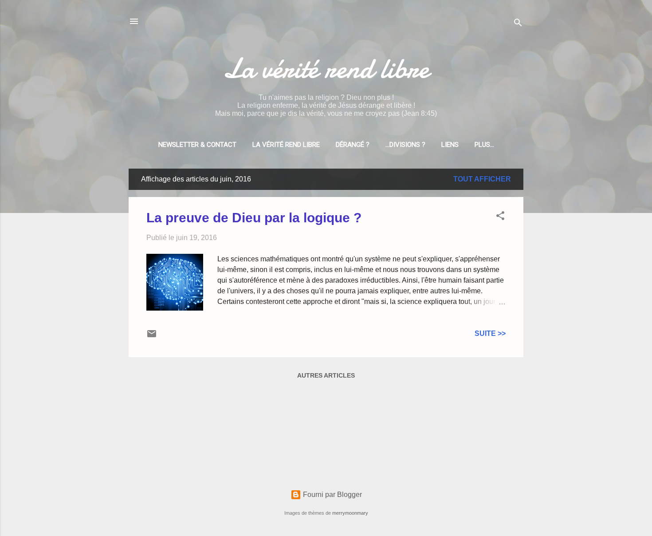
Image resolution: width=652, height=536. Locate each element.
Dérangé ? (352, 145)
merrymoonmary (350, 513)
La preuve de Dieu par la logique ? (253, 217)
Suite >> (490, 333)
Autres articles (326, 375)
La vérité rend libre (326, 68)
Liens (450, 145)
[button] (500, 217)
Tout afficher (482, 179)
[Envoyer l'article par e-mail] (151, 336)
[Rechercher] (518, 24)
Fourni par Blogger (331, 494)
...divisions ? (405, 145)
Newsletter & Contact (197, 145)
